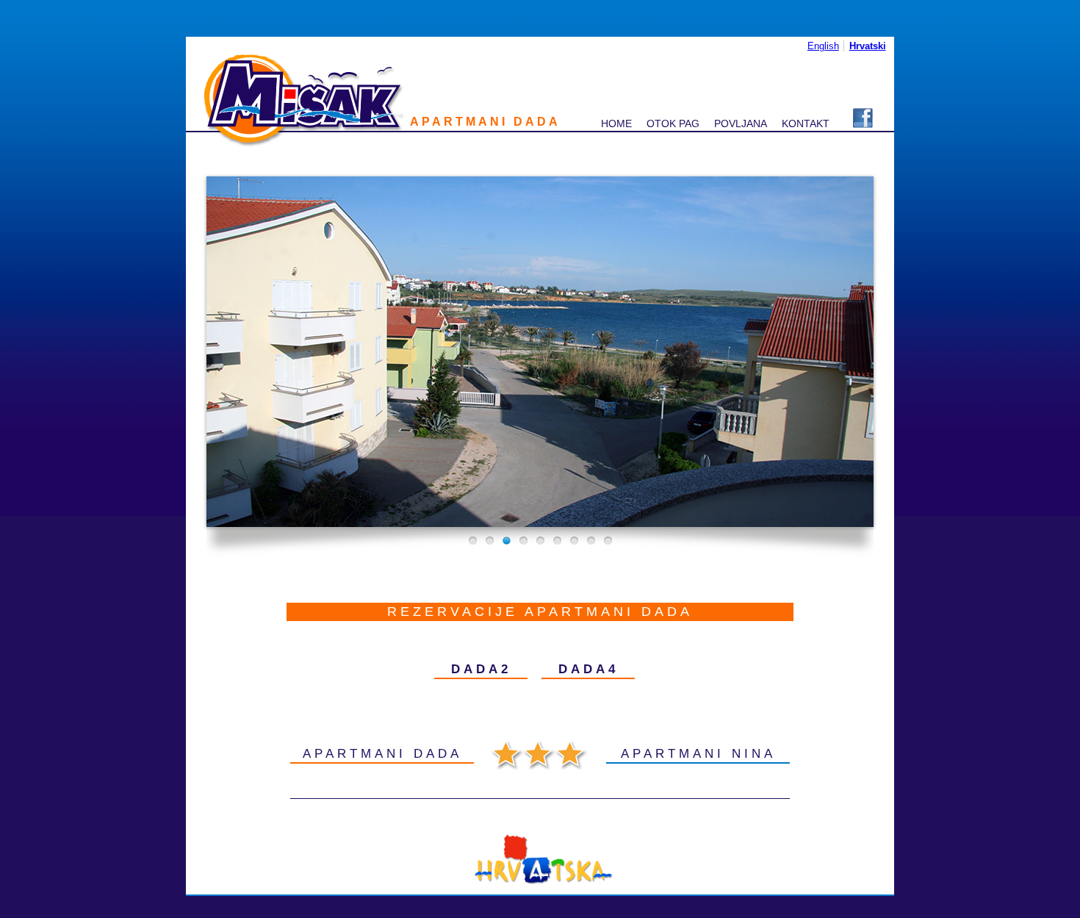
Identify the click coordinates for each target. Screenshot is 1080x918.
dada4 (588, 669)
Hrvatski (867, 45)
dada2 (481, 669)
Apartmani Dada (382, 754)
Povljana (740, 123)
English (823, 45)
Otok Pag (673, 123)
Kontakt (805, 123)
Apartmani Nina (698, 754)
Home (616, 123)
